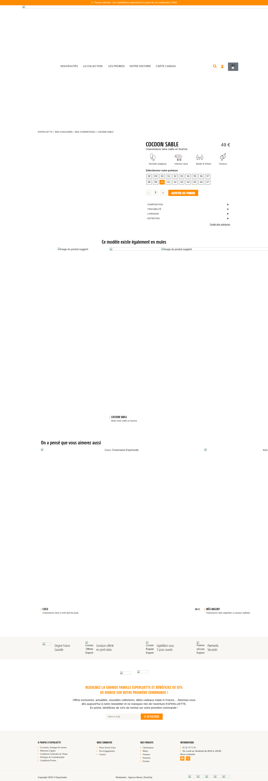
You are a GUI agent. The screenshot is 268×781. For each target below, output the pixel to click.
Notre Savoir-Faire (107, 747)
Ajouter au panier (183, 193)
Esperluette (45, 132)
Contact (102, 754)
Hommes (146, 758)
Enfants (146, 761)
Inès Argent (213, 609)
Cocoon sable (119, 417)
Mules (145, 751)
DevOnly (148, 777)
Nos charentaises (85, 132)
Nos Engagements (107, 751)
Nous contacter (187, 754)
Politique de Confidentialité (52, 757)
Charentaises (148, 747)
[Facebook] (182, 758)
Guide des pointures (220, 224)
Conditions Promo (48, 760)
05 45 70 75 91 (189, 747)
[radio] (149, 176)
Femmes (146, 754)
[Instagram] (188, 758)
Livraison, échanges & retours (53, 747)
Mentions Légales (48, 751)
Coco (45, 609)
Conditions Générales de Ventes (54, 754)
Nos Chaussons (64, 132)
